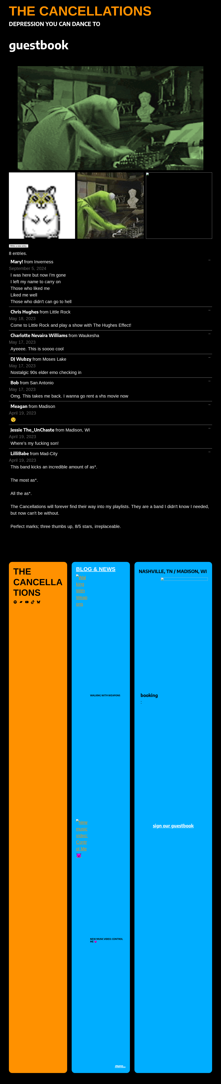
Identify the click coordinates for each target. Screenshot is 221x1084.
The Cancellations (80, 11)
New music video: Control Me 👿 (106, 940)
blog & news (96, 569)
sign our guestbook (173, 825)
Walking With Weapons (105, 695)
